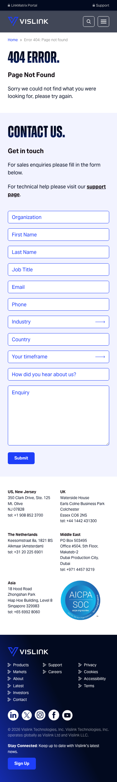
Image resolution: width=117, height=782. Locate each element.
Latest (18, 685)
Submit (21, 458)
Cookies (91, 671)
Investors (21, 692)
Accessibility (95, 678)
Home (13, 39)
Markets (20, 671)
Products (21, 665)
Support (102, 5)
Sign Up (21, 763)
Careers (55, 671)
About (18, 678)
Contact (20, 699)
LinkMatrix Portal (24, 5)
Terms (89, 685)
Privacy (90, 665)
